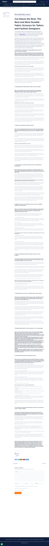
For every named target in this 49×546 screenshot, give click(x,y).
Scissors (19, 4)
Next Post (44, 463)
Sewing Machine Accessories (30, 4)
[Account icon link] (41, 1)
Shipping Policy (20, 539)
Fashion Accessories (44, 4)
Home (4, 7)
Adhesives (40, 4)
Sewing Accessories (6, 4)
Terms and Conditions (25, 539)
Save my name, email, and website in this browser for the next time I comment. (26, 486)
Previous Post (15, 463)
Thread (10, 4)
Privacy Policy (11, 539)
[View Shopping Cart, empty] (47, 1)
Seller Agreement (35, 539)
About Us (7, 539)
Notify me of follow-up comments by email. (21, 488)
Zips (12, 4)
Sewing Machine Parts (23, 4)
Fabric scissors (22, 34)
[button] (44, 1)
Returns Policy (15, 539)
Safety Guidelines (41, 539)
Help (43, 1)
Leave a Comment (17, 15)
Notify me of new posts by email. (19, 490)
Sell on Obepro (31, 539)
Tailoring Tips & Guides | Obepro (9, 7)
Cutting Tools (15, 4)
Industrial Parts (36, 4)
